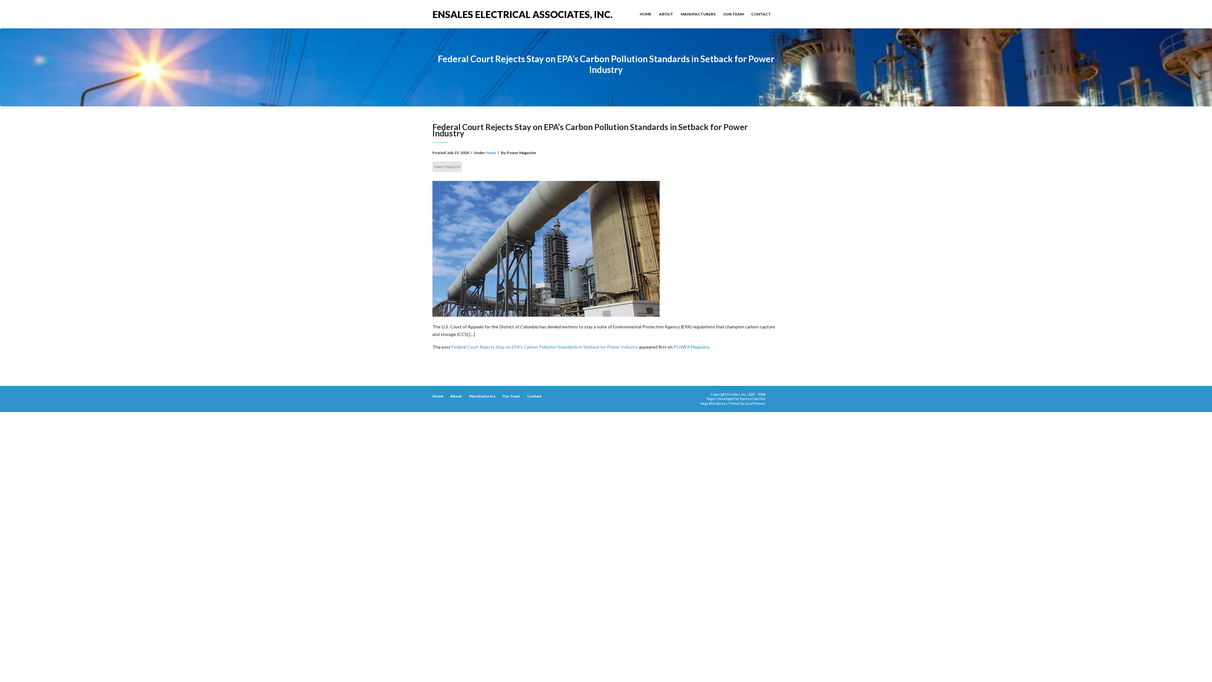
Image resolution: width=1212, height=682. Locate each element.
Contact (761, 14)
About (666, 14)
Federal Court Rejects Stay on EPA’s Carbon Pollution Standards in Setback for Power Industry (545, 347)
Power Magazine (447, 167)
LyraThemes (755, 403)
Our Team (733, 14)
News (491, 152)
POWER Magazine (692, 347)
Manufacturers (698, 14)
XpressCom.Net (752, 399)
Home (645, 14)
